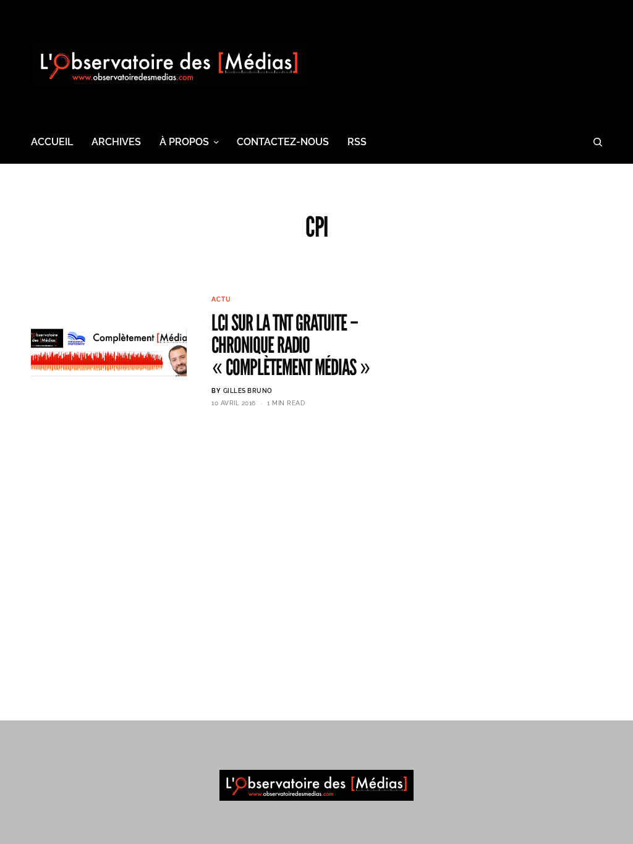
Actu (221, 299)
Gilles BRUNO (248, 390)
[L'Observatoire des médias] (169, 64)
